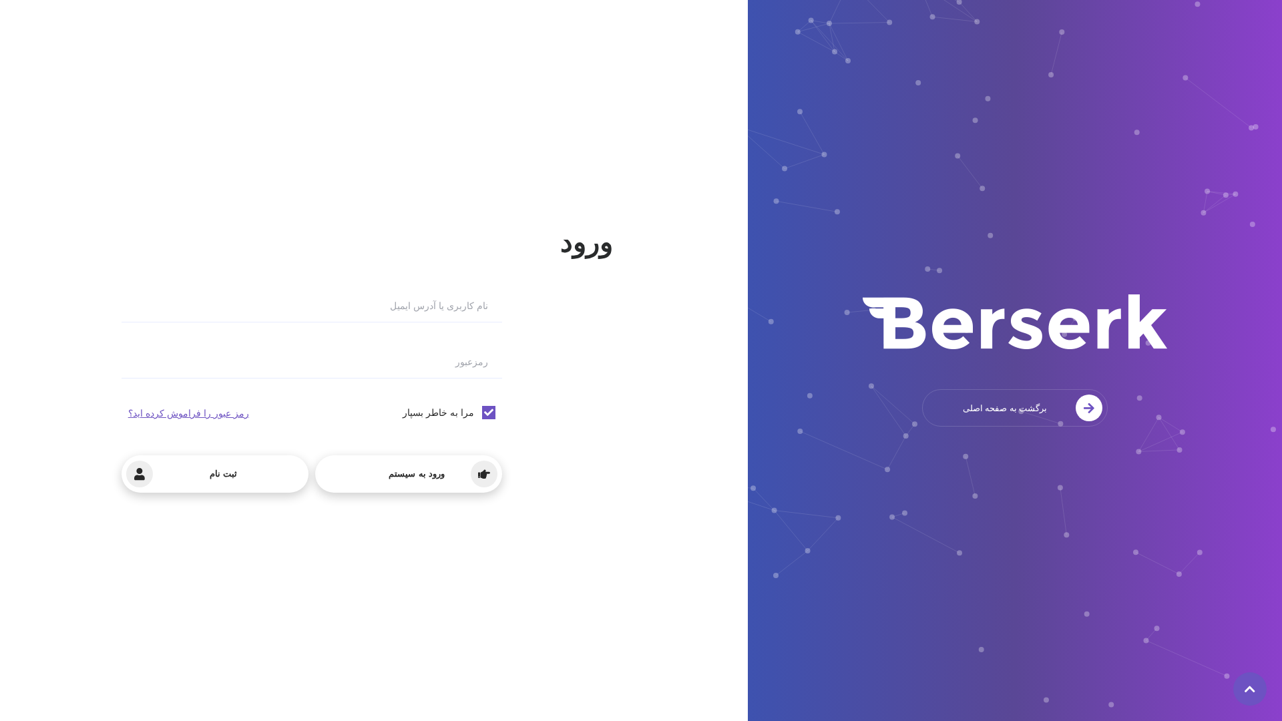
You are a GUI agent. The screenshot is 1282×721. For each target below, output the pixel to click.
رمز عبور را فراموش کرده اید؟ (188, 413)
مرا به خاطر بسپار (438, 412)
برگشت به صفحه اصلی (1005, 408)
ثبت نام (223, 474)
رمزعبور (471, 362)
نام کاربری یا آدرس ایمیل (439, 305)
